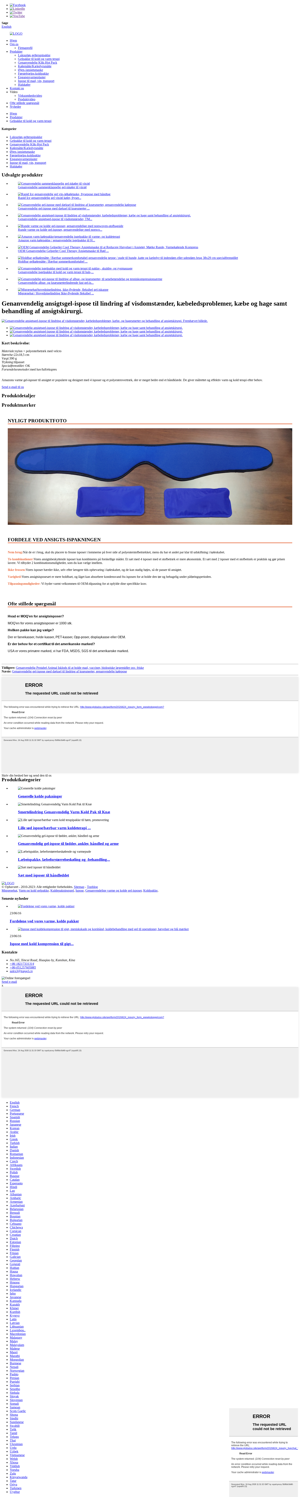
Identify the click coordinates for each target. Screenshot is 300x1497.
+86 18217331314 (22, 963)
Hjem (13, 40)
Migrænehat (9, 890)
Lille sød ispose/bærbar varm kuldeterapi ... (54, 828)
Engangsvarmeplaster (32, 77)
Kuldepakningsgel (62, 890)
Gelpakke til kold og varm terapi (39, 59)
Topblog (92, 887)
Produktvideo (26, 99)
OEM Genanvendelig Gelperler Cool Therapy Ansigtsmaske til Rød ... (63, 251)
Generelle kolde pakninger (40, 796)
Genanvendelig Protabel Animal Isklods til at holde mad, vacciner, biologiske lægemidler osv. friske (80, 667)
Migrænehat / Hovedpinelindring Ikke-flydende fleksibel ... (56, 293)
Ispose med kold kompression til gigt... (42, 944)
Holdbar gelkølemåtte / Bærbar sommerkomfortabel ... (53, 261)
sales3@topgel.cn (21, 971)
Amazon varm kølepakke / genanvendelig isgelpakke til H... (56, 240)
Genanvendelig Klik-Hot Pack (37, 62)
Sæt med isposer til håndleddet (43, 875)
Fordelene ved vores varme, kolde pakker (44, 921)
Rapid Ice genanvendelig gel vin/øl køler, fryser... (49, 198)
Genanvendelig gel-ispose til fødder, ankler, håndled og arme (68, 843)
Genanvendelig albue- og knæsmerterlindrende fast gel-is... (56, 282)
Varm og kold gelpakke (34, 890)
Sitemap (79, 887)
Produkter (16, 51)
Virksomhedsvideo (30, 95)
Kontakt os (17, 88)
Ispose (80, 890)
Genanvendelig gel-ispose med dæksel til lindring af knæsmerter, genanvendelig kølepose (69, 671)
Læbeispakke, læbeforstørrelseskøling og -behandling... (64, 859)
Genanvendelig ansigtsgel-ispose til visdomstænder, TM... (55, 219)
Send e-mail (9, 981)
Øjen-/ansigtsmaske (30, 70)
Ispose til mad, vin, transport (36, 81)
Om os (14, 44)
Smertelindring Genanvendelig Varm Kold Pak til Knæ (64, 812)
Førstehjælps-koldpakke (33, 73)
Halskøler (24, 84)
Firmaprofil (25, 48)
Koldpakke (150, 890)
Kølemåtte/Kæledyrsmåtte (34, 66)
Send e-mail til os (13, 387)
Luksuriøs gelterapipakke (34, 55)
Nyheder (15, 106)
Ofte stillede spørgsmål (24, 103)
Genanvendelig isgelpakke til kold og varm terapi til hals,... (56, 272)
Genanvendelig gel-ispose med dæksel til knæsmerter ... (54, 208)
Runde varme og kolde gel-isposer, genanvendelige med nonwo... (60, 229)
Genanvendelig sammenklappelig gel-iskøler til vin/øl (52, 187)
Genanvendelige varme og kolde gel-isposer (113, 890)
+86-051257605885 (23, 967)
